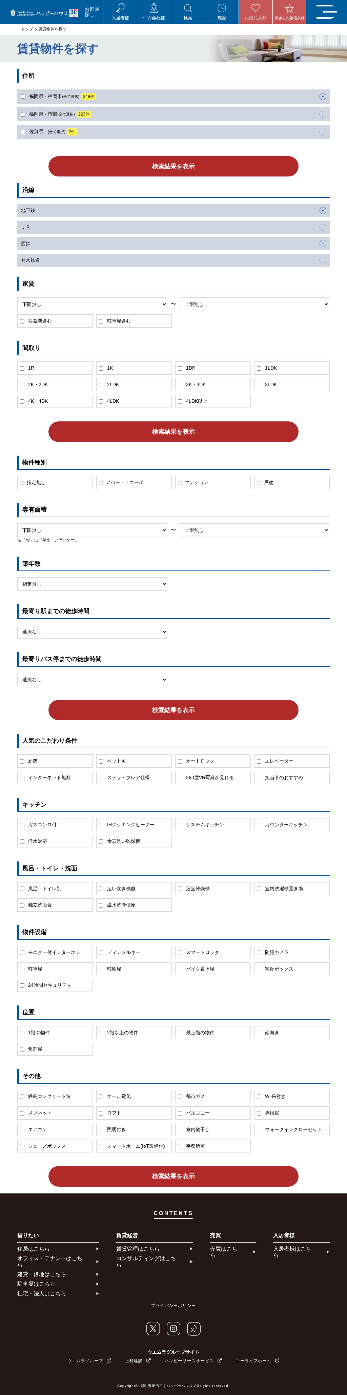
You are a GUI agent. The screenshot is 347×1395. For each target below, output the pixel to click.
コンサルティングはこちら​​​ (146, 1261)
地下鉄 (28, 210)
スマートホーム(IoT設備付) (135, 1146)
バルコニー (197, 1113)
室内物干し (197, 1129)
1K (109, 368)
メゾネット (39, 1113)
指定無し (36, 482)
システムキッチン (204, 824)
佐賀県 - (51, 131)
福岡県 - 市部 (58, 114)
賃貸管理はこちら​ (138, 1249)
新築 (32, 761)
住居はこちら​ (33, 1249)
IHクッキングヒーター (130, 824)
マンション (196, 482)
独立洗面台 (39, 905)
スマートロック (202, 952)
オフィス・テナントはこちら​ (49, 1261)
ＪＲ (25, 227)
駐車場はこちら (36, 1284)
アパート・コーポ (125, 482)
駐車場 (34, 969)
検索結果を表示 (173, 166)
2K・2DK (37, 384)
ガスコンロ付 (42, 824)
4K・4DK (37, 401)
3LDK (270, 384)
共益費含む (39, 321)
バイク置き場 (200, 969)
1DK (190, 368)
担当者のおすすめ (283, 777)
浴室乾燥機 (197, 888)
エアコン (37, 1129)
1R (30, 368)
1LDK (270, 368)
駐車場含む (118, 321)
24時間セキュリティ (49, 985)
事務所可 (195, 1146)
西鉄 (25, 243)
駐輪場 (113, 969)
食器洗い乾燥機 (123, 841)
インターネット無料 (49, 777)
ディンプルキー (123, 952)
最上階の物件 (200, 1032)
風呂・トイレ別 (44, 888)
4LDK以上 (196, 401)
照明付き (116, 1129)
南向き (271, 1032)
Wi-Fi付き (275, 1096)
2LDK (112, 384)
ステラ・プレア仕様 (128, 777)
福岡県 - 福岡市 (61, 96)
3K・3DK (195, 384)
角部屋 (34, 1049)
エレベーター (278, 761)
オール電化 (118, 1096)
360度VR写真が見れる (209, 777)
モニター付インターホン (53, 952)
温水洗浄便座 (121, 905)
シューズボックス (46, 1146)
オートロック (200, 761)
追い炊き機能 (121, 888)
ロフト (113, 1113)
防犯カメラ (276, 952)
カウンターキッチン (286, 824)
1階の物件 (38, 1032)
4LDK (112, 401)
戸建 (268, 482)
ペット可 (116, 761)
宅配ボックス (278, 969)
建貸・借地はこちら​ (41, 1274)
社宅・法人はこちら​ (41, 1293)
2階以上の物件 (122, 1032)
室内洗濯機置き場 (283, 888)
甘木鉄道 (30, 260)
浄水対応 (37, 841)
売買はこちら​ (223, 1252)
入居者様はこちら (292, 1252)
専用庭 (271, 1113)
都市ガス (195, 1096)
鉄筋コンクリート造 (49, 1096)
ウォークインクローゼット (293, 1129)
